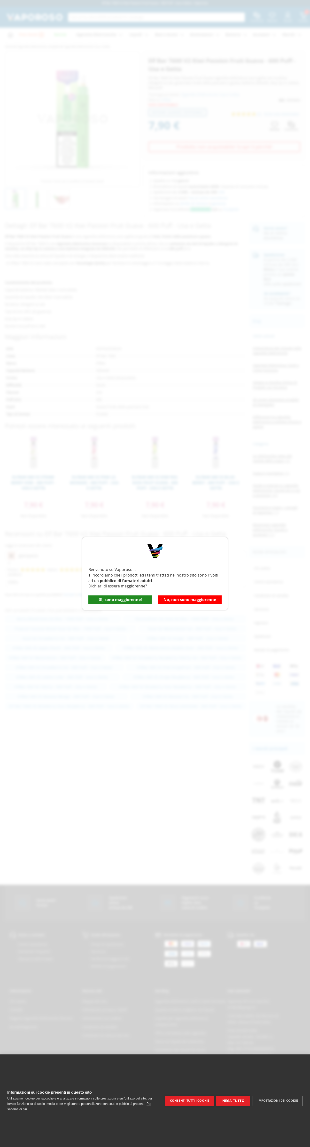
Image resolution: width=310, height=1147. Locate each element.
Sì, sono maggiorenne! (120, 599)
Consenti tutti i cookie (189, 1101)
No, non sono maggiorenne (189, 599)
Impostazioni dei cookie (277, 1101)
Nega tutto (233, 1101)
